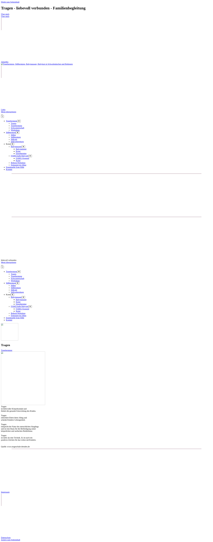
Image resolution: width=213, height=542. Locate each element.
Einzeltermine (21, 153)
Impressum (5, 492)
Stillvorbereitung (17, 142)
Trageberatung (11, 121)
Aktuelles (4, 62)
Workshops (15, 130)
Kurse (18, 151)
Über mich (5, 14)
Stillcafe (14, 139)
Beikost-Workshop (18, 163)
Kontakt (9, 169)
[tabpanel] (106, 427)
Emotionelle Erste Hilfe (15, 167)
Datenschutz (6, 538)
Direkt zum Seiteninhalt (10, 2)
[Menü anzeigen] (2, 114)
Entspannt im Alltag (18, 165)
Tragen (13, 123)
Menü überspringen (8, 112)
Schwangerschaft (17, 128)
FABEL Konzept (22, 158)
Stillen (13, 135)
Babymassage (16, 147)
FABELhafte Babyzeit (19, 156)
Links (3, 110)
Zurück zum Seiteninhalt (10, 540)
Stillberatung (11, 132)
